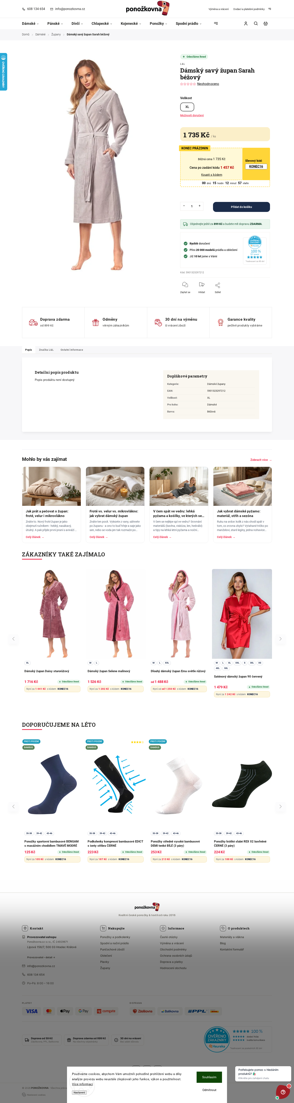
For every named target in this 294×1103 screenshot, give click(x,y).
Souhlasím (209, 1077)
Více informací (82, 1084)
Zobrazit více (261, 460)
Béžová (211, 411)
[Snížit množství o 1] (184, 206)
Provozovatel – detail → (41, 957)
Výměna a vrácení (219, 9)
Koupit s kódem (211, 175)
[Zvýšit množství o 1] (199, 206)
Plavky (104, 961)
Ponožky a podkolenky (115, 937)
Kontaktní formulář (232, 949)
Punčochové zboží (112, 949)
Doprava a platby (171, 961)
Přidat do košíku (241, 207)
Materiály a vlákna (232, 937)
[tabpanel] (52, 633)
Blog (223, 943)
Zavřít (258, 294)
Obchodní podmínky (173, 949)
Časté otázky (169, 937)
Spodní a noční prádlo (114, 943)
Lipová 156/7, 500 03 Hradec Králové (51, 947)
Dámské (212, 404)
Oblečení (106, 955)
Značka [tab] (46, 349)
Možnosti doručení (192, 115)
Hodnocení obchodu (173, 968)
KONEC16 (256, 166)
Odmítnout (209, 1090)
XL (187, 107)
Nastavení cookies (36, 1095)
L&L (182, 64)
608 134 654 (36, 974)
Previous (14, 638)
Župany (105, 968)
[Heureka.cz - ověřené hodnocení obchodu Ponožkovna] (238, 1040)
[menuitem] (32, 23)
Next (280, 638)
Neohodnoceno (208, 84)
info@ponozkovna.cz (41, 966)
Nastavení (79, 1092)
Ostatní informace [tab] (72, 349)
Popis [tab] (28, 349)
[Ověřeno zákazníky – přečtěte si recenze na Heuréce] (255, 250)
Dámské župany (216, 383)
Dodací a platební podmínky (249, 9)
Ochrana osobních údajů (176, 955)
